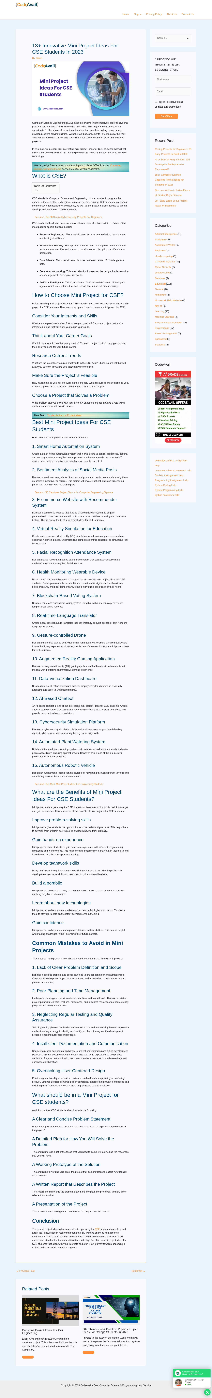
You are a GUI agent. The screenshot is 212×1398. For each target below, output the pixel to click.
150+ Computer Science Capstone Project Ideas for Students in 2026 (169, 180)
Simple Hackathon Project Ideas (64, 415)
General (159, 289)
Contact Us (188, 14)
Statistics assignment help (169, 475)
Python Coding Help (165, 485)
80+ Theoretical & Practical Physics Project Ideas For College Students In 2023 (110, 1331)
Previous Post (25, 1271)
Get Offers (166, 116)
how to (158, 306)
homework (160, 294)
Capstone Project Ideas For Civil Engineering (42, 1332)
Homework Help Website (168, 300)
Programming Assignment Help (171, 480)
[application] (139, 14)
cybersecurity (162, 272)
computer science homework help (173, 470)
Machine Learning (164, 317)
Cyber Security (163, 267)
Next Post (138, 1271)
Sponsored (160, 339)
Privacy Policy (154, 14)
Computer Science (165, 261)
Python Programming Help (169, 490)
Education (160, 283)
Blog (136, 14)
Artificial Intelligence (166, 234)
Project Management (166, 333)
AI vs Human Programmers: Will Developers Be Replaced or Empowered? (172, 164)
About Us (172, 14)
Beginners (160, 250)
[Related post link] (28, 1357)
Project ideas (162, 328)
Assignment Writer (165, 245)
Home (125, 14)
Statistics (160, 344)
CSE (97, 1229)
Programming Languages (168, 322)
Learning (159, 311)
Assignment (161, 239)
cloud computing (163, 256)
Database (160, 278)
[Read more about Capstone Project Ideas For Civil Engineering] (50, 1310)
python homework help (167, 495)
